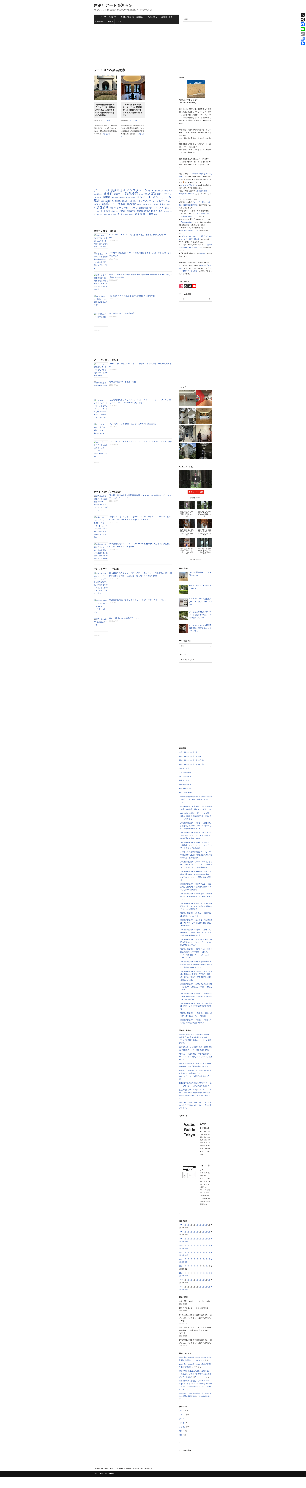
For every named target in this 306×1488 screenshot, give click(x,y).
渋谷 (159, 194)
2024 (181, 1239)
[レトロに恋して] (195, 1184)
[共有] (302, 43)
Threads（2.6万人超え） (189, 185)
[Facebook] (302, 24)
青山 (119, 214)
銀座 (151, 214)
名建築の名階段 (128, 214)
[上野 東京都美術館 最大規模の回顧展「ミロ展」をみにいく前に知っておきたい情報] (204, 434)
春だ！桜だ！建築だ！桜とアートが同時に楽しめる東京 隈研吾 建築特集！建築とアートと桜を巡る (196, 816)
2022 (181, 1252)
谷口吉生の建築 (185, 776)
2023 (181, 1245)
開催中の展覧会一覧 (127, 17)
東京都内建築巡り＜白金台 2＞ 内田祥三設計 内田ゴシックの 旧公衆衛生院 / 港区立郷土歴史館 (196, 923)
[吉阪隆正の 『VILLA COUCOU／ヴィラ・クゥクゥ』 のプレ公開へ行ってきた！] (187, 451)
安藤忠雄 (109, 201)
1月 (185, 1225)
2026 (181, 1225)
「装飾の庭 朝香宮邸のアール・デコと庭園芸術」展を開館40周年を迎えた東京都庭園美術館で (132, 110)
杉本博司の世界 (185, 788)
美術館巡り (118, 190)
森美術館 (118, 201)
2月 (188, 1225)
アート (105, 120)
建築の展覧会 (152, 17)
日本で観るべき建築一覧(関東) (190, 756)
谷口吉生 (133, 201)
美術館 (131, 204)
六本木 (106, 197)
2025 (181, 1232)
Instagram (202, 253)
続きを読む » (107, 134)
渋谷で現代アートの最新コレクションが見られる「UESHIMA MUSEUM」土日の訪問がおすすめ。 (195, 1105)
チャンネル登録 (197, 492)
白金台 (156, 204)
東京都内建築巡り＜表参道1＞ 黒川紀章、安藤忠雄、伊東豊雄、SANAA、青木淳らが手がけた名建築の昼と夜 (196, 826)
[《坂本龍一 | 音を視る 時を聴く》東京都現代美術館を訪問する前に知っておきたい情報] (204, 451)
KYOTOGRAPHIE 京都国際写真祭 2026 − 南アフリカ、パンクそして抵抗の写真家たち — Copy (195, 1318)
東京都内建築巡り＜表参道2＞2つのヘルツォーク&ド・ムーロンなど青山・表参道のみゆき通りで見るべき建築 (196, 835)
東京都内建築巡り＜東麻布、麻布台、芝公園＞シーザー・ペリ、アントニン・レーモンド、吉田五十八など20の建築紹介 (196, 864)
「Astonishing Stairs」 (187, 222)
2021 (181, 1259)
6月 (200, 1225)
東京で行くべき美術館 (118, 197)
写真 (107, 190)
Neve (95, 1474)
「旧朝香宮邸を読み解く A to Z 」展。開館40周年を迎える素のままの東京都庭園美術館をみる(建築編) (105, 110)
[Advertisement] (153, 44)
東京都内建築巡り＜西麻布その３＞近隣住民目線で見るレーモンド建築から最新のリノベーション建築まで (196, 906)
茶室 (114, 214)
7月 (203, 1225)
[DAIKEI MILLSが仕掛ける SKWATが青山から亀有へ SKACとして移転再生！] (187, 434)
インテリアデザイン (146, 201)
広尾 (102, 201)
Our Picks (104, 17)
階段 (160, 211)
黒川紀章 (166, 211)
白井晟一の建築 (185, 784)
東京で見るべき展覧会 (104, 214)
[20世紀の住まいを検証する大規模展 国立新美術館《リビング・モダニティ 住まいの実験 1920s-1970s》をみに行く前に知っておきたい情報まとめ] (187, 398)
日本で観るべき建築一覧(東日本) (191, 760)
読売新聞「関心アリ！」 (189, 230)
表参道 (121, 204)
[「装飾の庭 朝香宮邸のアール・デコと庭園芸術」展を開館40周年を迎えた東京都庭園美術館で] (133, 88)
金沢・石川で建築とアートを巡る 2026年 (194, 1301)
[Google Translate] (302, 38)
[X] (302, 14)
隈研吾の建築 (184, 768)
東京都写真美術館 (145, 208)
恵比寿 (162, 204)
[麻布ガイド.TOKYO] (195, 1139)
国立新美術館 (105, 211)
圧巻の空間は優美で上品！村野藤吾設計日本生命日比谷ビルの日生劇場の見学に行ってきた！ (196, 799)
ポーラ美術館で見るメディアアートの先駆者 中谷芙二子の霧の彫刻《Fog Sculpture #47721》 (195, 1330)
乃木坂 (122, 211)
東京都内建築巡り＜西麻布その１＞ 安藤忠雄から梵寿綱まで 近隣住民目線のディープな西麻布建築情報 (195, 887)
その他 (181, 1423)
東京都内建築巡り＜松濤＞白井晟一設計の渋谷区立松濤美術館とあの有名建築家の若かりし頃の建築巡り (196, 996)
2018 (181, 1280)
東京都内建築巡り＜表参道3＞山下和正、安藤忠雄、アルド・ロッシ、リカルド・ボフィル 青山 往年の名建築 (196, 845)
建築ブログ (112, 17)
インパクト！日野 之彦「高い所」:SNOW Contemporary (132, 424)
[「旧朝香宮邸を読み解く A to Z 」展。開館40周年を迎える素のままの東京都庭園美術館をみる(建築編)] (105, 88)
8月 (206, 1225)
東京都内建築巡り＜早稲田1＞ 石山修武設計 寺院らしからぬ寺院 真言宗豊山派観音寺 (196, 1006)
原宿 (111, 208)
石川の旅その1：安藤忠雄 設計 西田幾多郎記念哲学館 (132, 296)
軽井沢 (128, 197)
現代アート (144, 197)
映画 (181, 1435)
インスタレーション (140, 190)
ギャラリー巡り (122, 208)
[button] (198, 497)
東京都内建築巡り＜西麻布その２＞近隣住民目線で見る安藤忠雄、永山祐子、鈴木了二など (196, 896)
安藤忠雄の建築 (185, 772)
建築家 (108, 193)
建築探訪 (150, 193)
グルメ (135, 208)
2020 (181, 1266)
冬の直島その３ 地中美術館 (121, 313)
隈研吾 (154, 211)
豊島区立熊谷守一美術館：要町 (122, 382)
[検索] (209, 19)
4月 (194, 1232)
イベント (158, 207)
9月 (209, 1232)
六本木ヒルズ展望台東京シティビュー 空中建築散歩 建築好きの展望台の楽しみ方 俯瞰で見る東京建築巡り (197, 855)
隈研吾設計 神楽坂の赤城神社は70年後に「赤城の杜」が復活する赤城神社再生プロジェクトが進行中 (195, 1374)
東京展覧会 (141, 213)
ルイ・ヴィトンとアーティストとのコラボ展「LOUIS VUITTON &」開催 (140, 441)
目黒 (155, 214)
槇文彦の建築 (184, 780)
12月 (187, 1241)
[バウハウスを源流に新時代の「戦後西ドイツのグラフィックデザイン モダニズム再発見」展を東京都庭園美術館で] (204, 398)
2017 (181, 1287)
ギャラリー (160, 197)
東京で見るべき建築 (161, 190)
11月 (183, 1241)
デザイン (167, 194)
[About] (195, 89)
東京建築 (131, 211)
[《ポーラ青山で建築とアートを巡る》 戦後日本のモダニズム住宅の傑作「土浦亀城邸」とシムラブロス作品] (187, 416)
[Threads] (302, 19)
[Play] (196, 479)
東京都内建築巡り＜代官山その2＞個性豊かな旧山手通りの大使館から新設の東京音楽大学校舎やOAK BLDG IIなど (196, 964)
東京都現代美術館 (143, 211)
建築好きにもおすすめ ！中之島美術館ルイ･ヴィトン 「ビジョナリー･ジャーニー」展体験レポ (195, 1057)
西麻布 (141, 194)
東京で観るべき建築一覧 (188, 752)
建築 (108, 120)
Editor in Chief (199, 1360)
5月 (197, 1225)
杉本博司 (98, 197)
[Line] (302, 29)
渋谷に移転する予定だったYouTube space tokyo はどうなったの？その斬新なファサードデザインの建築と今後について (195, 1383)
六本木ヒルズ (147, 204)
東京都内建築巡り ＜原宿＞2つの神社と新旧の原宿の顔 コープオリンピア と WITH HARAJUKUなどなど (196, 942)
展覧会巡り (125, 201)
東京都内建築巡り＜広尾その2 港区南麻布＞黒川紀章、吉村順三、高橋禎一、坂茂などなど (196, 987)
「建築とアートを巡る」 (190, 271)
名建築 (139, 204)
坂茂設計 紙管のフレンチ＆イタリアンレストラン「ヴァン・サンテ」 (139, 600)
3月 (191, 1232)
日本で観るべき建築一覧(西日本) (191, 764)
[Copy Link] (302, 33)
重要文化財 (114, 211)
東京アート (119, 194)
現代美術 (131, 193)
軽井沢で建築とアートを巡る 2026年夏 (193, 1308)
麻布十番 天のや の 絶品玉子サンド (124, 618)
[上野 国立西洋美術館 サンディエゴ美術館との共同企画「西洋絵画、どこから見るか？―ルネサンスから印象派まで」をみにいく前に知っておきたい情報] (204, 416)
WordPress (110, 1474)
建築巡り (102, 207)
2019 (181, 1273)
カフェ (113, 204)
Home (96, 17)
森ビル (133, 197)
